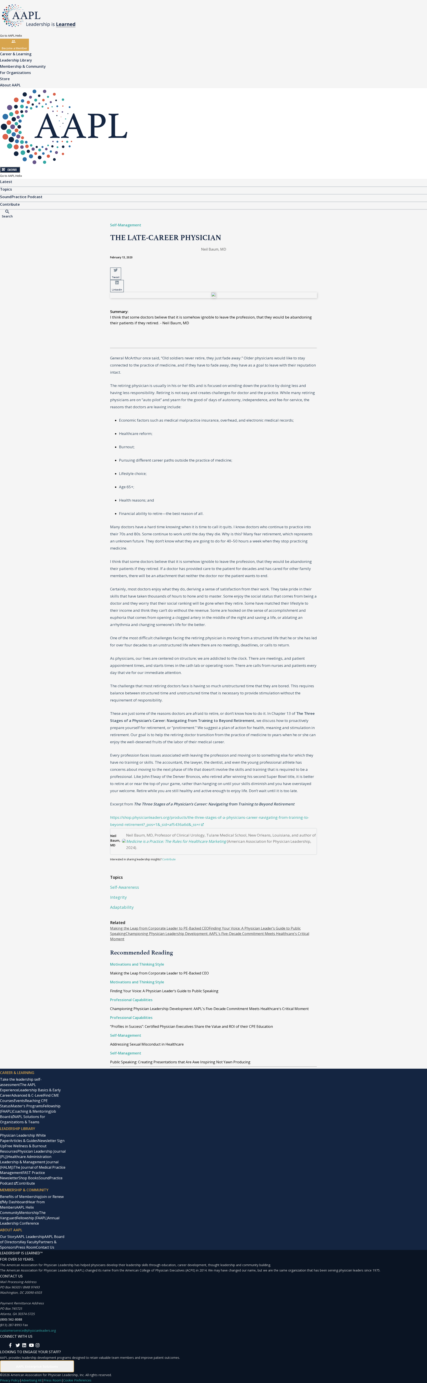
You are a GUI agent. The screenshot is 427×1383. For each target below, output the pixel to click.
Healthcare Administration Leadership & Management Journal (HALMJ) (29, 1162)
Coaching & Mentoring (31, 1111)
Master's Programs (27, 1106)
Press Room (26, 1247)
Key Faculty (29, 1242)
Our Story (8, 1236)
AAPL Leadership (30, 1236)
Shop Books (28, 1178)
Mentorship (29, 1212)
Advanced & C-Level (27, 1095)
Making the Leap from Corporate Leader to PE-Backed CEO (159, 928)
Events (19, 1100)
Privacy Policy (10, 1380)
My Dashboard (15, 1202)
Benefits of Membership (20, 1196)
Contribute (169, 859)
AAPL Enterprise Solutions (37, 1366)
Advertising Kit (31, 1380)
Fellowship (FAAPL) (32, 1218)
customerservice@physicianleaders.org (28, 1330)
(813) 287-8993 (11, 1325)
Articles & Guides (24, 1140)
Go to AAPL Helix (11, 36)
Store (5, 78)
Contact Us (45, 1247)
